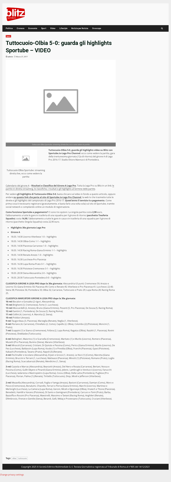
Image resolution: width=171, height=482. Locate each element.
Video (52, 28)
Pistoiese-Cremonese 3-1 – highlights (41, 268)
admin (10, 57)
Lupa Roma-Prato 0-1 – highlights (39, 264)
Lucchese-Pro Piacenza (34, 259)
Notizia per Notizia (79, 28)
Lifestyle (63, 28)
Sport (43, 28)
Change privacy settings (12, 474)
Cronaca (20, 28)
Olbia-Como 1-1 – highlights (37, 241)
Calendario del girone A (17, 185)
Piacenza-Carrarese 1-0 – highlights (40, 245)
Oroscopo (96, 28)
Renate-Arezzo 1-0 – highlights (38, 254)
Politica (9, 28)
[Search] (162, 28)
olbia (14, 458)
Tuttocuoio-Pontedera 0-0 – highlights (42, 277)
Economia (32, 28)
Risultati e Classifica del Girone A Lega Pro (53, 185)
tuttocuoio (22, 458)
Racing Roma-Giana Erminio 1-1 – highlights (45, 250)
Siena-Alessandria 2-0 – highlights (40, 273)
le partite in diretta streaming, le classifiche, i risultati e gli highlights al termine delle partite (60, 187)
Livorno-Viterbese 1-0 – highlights (40, 236)
